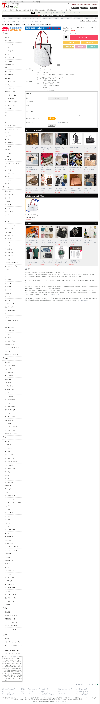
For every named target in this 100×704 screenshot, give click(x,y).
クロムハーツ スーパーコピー (51, 18)
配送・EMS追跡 (40, 10)
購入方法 (18, 10)
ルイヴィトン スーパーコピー (45, 69)
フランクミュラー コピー (8, 693)
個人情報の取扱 (28, 10)
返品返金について (52, 10)
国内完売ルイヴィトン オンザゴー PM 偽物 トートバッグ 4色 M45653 (32, 169)
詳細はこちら (55, 294)
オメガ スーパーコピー (82, 688)
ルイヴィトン (46, 12)
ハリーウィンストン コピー (46, 694)
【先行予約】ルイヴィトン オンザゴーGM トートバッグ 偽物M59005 (90, 169)
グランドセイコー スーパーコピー (32, 18)
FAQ (61, 10)
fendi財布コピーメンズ (15, 18)
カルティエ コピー (25, 688)
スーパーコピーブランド (11, 657)
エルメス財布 (56, 12)
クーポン (71, 42)
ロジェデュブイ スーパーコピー (29, 691)
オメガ (63, 12)
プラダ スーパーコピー (64, 689)
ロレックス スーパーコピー (9, 688)
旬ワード (5, 18)
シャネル (69, 12)
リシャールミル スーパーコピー (29, 689)
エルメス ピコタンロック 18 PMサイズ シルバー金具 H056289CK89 (47, 242)
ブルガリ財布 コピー (81, 689)
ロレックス (77, 12)
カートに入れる (83, 37)
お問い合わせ (69, 10)
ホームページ (86, 684)
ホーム (4, 10)
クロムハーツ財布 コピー (83, 693)
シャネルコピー (78, 18)
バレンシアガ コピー (81, 694)
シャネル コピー (62, 693)
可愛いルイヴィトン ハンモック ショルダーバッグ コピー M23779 (47, 169)
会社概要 (11, 10)
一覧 (12, 629)
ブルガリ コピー (43, 691)
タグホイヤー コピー (26, 693)
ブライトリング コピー (45, 693)
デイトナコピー (89, 18)
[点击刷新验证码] (63, 122)
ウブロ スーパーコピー (8, 689)
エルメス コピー (62, 691)
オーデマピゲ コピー (7, 691)
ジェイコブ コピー (44, 688)
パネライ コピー (43, 689)
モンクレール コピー (66, 18)
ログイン (95, 2)
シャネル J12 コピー (7, 694)
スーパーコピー (58, 701)
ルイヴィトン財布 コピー (83, 691)
